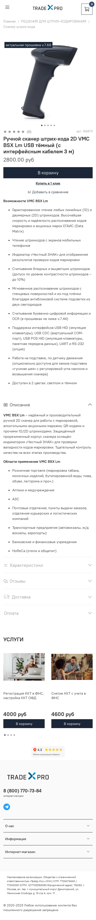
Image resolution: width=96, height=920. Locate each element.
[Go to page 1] (5, 735)
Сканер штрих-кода (19, 26)
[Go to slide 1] (41, 125)
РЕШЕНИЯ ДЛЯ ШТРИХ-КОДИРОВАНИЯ (53, 21)
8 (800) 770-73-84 (22, 791)
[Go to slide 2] (45, 125)
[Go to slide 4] (51, 125)
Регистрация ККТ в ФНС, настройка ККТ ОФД (23, 695)
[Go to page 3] (11, 735)
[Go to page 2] (8, 735)
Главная (9, 21)
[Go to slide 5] (54, 125)
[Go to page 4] (14, 735)
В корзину (24, 723)
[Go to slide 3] (48, 125)
